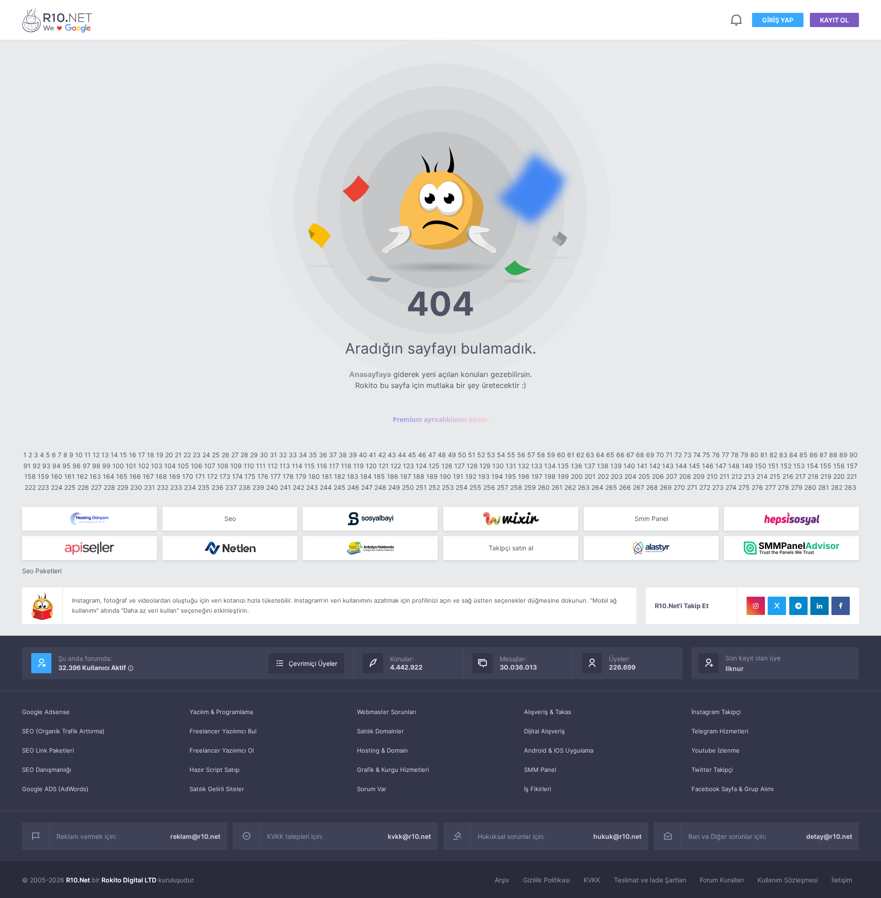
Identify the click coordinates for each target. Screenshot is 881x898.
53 (491, 455)
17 (141, 455)
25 (216, 455)
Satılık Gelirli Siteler (217, 789)
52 (481, 455)
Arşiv (502, 880)
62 (580, 455)
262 (570, 487)
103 (156, 466)
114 (297, 466)
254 (462, 487)
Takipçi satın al (511, 548)
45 (412, 455)
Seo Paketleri (41, 571)
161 (69, 476)
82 (773, 455)
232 (162, 487)
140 (629, 466)
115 (309, 466)
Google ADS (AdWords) (55, 789)
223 (43, 487)
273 (718, 487)
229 (122, 487)
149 (747, 466)
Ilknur (734, 668)
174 (237, 476)
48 (442, 455)
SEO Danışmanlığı (46, 769)
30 (264, 455)
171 (200, 476)
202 (603, 476)
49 (452, 455)
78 (735, 455)
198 (550, 476)
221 (852, 476)
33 (293, 455)
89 (843, 455)
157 (852, 466)
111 (261, 466)
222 (30, 487)
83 (783, 455)
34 (303, 455)
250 (408, 487)
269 (666, 487)
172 (212, 476)
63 (590, 455)
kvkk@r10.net (409, 836)
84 (793, 455)
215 (775, 476)
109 (236, 466)
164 (108, 476)
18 (150, 455)
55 (511, 455)
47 (432, 455)
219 (825, 476)
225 (70, 487)
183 (352, 476)
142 (654, 466)
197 (536, 476)
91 (27, 466)
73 (687, 455)
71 (669, 455)
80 (754, 455)
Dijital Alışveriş (544, 731)
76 (716, 455)
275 (744, 487)
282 (836, 487)
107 (209, 466)
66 (620, 455)
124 (421, 466)
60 (561, 455)
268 (652, 487)
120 (371, 466)
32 (283, 455)
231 (149, 487)
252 (434, 487)
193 (484, 476)
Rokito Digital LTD (128, 880)
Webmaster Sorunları (386, 711)
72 (678, 455)
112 (273, 466)
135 (563, 466)
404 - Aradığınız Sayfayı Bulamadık (58, 20)
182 (339, 476)
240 (272, 487)
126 (446, 466)
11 (87, 455)
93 (46, 466)
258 (516, 487)
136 (576, 466)
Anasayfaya (370, 374)
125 (434, 466)
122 (395, 466)
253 (448, 487)
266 (625, 487)
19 (159, 455)
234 (190, 487)
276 (757, 487)
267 (638, 487)
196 (524, 476)
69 (650, 455)
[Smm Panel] (370, 519)
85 (803, 455)
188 (418, 476)
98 (96, 466)
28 (244, 455)
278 (783, 487)
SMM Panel (540, 769)
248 (380, 487)
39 (353, 455)
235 (204, 487)
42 (382, 455)
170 (187, 476)
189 (432, 476)
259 (530, 487)
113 (284, 466)
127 (459, 466)
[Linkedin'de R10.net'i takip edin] (819, 606)
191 (458, 476)
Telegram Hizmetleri (719, 731)
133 (536, 466)
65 (610, 455)
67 (630, 455)
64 (600, 455)
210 (712, 476)
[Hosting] (89, 519)
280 (810, 487)
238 (245, 487)
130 (498, 466)
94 (56, 466)
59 (551, 455)
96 (76, 466)
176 (262, 476)
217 (800, 476)
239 (258, 487)
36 (323, 455)
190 (445, 476)
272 (704, 487)
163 (95, 476)
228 (109, 487)
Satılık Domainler (380, 731)
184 (366, 476)
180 (314, 476)
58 (541, 455)
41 (372, 455)
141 (642, 466)
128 (472, 466)
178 (288, 476)
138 (602, 466)
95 (66, 466)
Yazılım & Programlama (221, 711)
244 (326, 487)
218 (813, 476)
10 (79, 455)
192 (470, 476)
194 (497, 476)
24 (206, 455)
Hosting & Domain (382, 750)
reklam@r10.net (195, 836)
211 (724, 476)
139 (616, 466)
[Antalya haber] (370, 548)
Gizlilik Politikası (546, 880)
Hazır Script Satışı (215, 769)
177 (275, 476)
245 (340, 487)
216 (787, 476)
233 (176, 487)
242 (298, 487)
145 (694, 466)
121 (384, 466)
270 (679, 487)
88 (833, 455)
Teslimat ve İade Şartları (650, 880)
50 (462, 455)
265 (611, 487)
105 (183, 466)
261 (557, 487)
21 (178, 455)
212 (736, 476)
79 (744, 455)
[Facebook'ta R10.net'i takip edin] (840, 606)
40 (363, 455)
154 (812, 466)
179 (301, 476)
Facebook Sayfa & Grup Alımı (732, 789)
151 (773, 466)
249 (394, 487)
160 (56, 476)
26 (225, 455)
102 (143, 466)
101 (131, 466)
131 (511, 466)
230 (136, 487)
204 (630, 476)
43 (392, 455)
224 (56, 487)
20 (169, 455)
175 (250, 476)
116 (322, 466)
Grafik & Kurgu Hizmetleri (393, 769)
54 (501, 455)
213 (749, 476)
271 (692, 487)
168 (161, 476)
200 (577, 476)
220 (839, 476)
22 (187, 455)
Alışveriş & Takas (547, 711)
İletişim (841, 880)
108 (223, 466)
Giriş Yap (777, 20)
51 (471, 455)
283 (850, 487)
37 (333, 455)
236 (217, 487)
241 (285, 487)
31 (273, 455)
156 (839, 466)
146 (708, 466)
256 (489, 487)
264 (597, 487)
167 (148, 476)
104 (170, 466)
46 (422, 455)
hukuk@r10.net (617, 836)
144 (681, 466)
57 (531, 455)
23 (197, 455)
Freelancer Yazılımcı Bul (223, 731)
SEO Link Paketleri (48, 750)
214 (762, 476)
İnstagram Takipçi (716, 711)
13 (105, 455)
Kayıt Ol (834, 20)
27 (235, 455)
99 (106, 466)
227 (96, 487)
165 (122, 476)
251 (421, 487)
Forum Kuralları (722, 880)
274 (730, 487)
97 (86, 466)
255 (475, 487)
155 (825, 466)
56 (521, 455)
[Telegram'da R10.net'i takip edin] (798, 606)
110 (249, 466)
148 (734, 466)
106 (196, 466)
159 (43, 476)
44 (402, 455)
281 (823, 487)
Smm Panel (651, 518)
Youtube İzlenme (715, 750)
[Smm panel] (791, 548)
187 (405, 476)
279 (797, 487)
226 (83, 487)
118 (346, 466)
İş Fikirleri (537, 789)
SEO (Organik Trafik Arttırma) (63, 731)
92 (36, 466)
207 (671, 476)
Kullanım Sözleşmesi (788, 880)
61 (570, 455)
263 (584, 487)
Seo (230, 518)
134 (550, 466)
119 (358, 466)
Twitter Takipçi (712, 769)
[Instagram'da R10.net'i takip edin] (756, 606)
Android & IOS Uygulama (558, 750)
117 (334, 466)
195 (510, 476)
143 (668, 466)
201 (590, 476)
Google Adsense (46, 711)
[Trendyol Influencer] (510, 519)
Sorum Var (371, 789)
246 (353, 487)
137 (589, 466)
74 (697, 455)
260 (544, 487)
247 (367, 487)
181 (327, 476)
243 (312, 487)
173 (224, 476)
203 (617, 476)
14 (114, 455)
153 (799, 466)
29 (254, 455)
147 (720, 466)
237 (231, 487)
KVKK (592, 880)
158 (30, 476)
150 (760, 466)
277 (770, 487)
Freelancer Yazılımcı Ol (222, 750)
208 (685, 476)
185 (379, 476)
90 (853, 455)
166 (135, 476)
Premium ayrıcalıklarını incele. (441, 419)
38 (343, 455)
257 (502, 487)
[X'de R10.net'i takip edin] (777, 606)
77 (725, 455)
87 (823, 455)
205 (644, 476)
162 (82, 476)
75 (706, 455)
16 (132, 455)
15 (123, 455)
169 (174, 476)
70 (660, 455)
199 (563, 476)
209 (699, 476)
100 (118, 466)
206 (658, 476)
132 (523, 466)
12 (96, 455)
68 (640, 455)
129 (485, 466)
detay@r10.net (829, 836)
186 (392, 476)
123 (408, 466)
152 (786, 466)
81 (764, 455)
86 (813, 455)
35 (313, 455)
